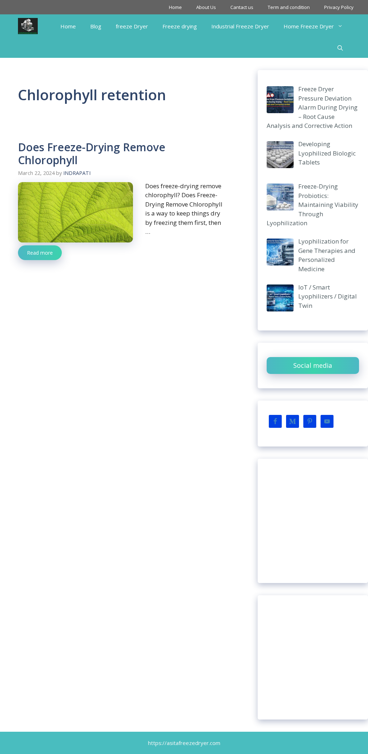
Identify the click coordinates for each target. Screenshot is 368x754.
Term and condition (289, 7)
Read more (40, 252)
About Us (206, 7)
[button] (340, 48)
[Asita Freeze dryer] (28, 26)
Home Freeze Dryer (309, 26)
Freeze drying (179, 26)
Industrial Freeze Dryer (240, 26)
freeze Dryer (132, 26)
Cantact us (241, 7)
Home (175, 7)
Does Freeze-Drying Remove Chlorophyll (91, 153)
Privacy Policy (339, 7)
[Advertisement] (313, 521)
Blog (95, 26)
